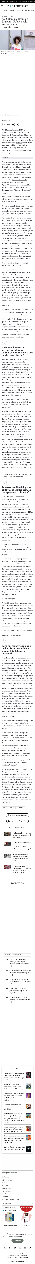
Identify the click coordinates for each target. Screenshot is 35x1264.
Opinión (4, 11)
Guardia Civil (6, 1194)
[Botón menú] (2, 6)
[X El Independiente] (5, 1248)
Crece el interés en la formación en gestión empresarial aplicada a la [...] (20, 973)
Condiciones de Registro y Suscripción (17, 1255)
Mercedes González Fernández (11, 1199)
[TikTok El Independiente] (30, 1248)
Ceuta (19, 1)
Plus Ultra (5, 1185)
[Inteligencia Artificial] (9, 1221)
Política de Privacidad (9, 1253)
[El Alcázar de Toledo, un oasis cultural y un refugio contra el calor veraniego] (7, 835)
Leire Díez (5, 1197)
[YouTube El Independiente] (15, 1248)
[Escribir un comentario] (17, 124)
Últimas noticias (13, 1)
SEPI (3, 1183)
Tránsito (19, 143)
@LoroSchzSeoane (7, 118)
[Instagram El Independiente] (20, 1248)
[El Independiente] (17, 6)
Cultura (5, 16)
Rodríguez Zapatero (8, 1188)
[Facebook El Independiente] (9, 1248)
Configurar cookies (23, 1257)
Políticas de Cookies (12, 1257)
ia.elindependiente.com (10, 1225)
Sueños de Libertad (27, 1)
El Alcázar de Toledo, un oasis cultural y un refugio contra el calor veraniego (22, 835)
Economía (19, 11)
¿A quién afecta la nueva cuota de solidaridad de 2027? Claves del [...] (20, 982)
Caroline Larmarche (19, 180)
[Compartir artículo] (3, 124)
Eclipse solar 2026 (7, 1180)
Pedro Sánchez (6, 1191)
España (11, 11)
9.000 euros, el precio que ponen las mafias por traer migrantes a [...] (18, 991)
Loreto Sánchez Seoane (10, 115)
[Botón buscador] (33, 6)
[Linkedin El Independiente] (25, 1248)
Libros (12, 807)
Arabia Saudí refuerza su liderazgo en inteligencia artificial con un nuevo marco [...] (19, 962)
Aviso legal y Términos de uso (24, 1253)
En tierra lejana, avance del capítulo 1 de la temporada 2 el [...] (20, 1000)
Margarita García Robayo (11, 182)
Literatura (12, 16)
